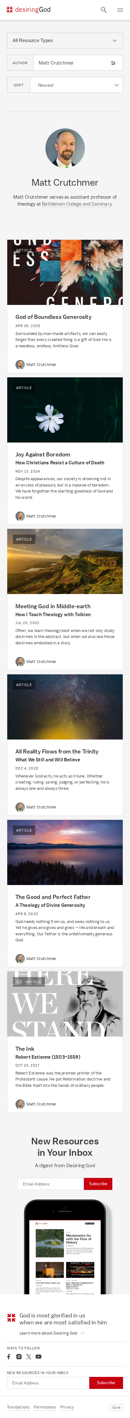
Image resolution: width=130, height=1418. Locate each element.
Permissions (45, 1407)
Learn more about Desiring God (49, 1333)
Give (116, 1407)
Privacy (67, 1407)
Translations (18, 1407)
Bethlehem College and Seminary (76, 204)
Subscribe (98, 1183)
